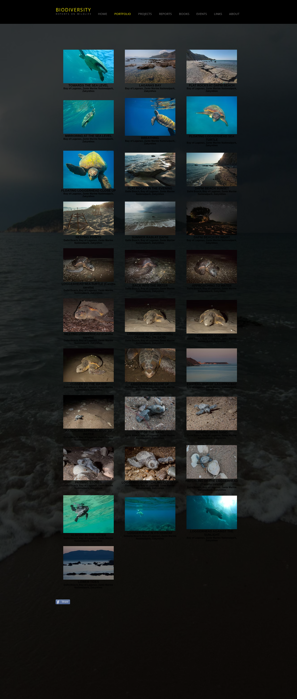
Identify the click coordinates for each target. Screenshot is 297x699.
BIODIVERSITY (73, 10)
